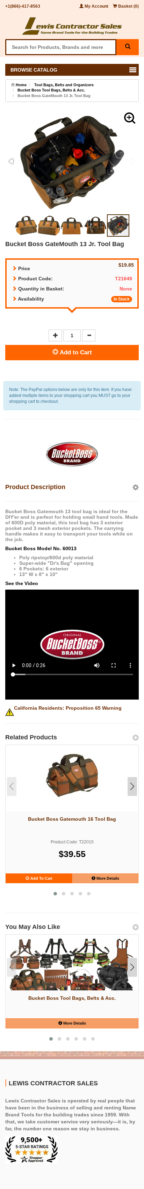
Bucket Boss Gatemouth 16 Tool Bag (72, 819)
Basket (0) (128, 6)
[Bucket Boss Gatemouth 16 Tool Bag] (72, 775)
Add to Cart (75, 352)
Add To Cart (40, 878)
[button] (129, 118)
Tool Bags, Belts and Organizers (64, 85)
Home (21, 85)
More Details (107, 878)
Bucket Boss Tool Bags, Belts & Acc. (51, 90)
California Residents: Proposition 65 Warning (68, 708)
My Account (96, 6)
